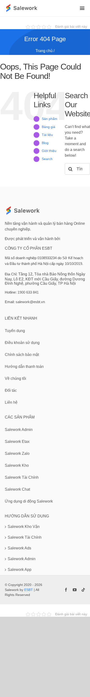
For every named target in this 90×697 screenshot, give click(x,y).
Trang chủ (44, 51)
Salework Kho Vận (24, 527)
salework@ (24, 302)
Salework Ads (19, 548)
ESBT (28, 590)
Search (47, 159)
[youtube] (75, 590)
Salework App (19, 570)
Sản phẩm (49, 119)
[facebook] (66, 590)
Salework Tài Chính (25, 537)
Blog (45, 143)
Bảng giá (48, 127)
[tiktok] (83, 590)
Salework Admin (22, 559)
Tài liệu (47, 135)
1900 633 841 (28, 292)
